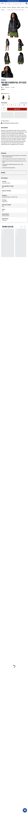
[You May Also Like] (13, 242)
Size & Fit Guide (24, 102)
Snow (26, 7)
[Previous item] (21, 226)
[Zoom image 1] (14, 24)
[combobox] (6, 4)
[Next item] (24, 226)
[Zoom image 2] (7, 44)
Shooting (14, 7)
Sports (22, 7)
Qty (3, 107)
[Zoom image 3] (21, 44)
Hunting (9, 7)
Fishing (18, 7)
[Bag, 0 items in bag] (27, 4)
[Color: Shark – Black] (3, 97)
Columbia (3, 80)
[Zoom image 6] (7, 71)
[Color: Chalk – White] (9, 97)
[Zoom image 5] (21, 58)
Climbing (4, 7)
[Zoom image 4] (7, 58)
